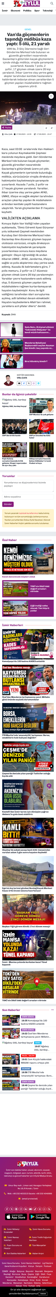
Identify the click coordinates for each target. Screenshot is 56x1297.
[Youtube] (30, 1209)
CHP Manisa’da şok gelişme (41, 414)
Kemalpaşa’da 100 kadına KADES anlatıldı (34, 1022)
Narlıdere (28, 1283)
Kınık (38, 1280)
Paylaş (8, 127)
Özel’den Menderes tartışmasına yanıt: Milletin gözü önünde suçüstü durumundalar (35, 1035)
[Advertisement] (28, 1124)
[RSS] (49, 1209)
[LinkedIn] (26, 1209)
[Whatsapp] (44, 1209)
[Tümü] (52, 1010)
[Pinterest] (16, 1209)
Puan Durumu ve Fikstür (13, 1246)
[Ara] (51, 3)
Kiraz (32, 1280)
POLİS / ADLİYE (28, 1056)
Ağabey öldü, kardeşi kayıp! (14, 406)
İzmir (5, 10)
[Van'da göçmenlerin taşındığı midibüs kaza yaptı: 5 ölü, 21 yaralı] (28, 107)
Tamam (43, 1294)
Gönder (8, 504)
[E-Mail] (19, 383)
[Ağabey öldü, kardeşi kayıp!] (14, 401)
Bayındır (30, 1271)
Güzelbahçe (20, 1277)
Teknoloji (48, 10)
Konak (45, 1280)
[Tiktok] (35, 1209)
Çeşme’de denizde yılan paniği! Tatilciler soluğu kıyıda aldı (36, 1087)
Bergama (48, 1271)
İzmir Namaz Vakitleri (11, 1238)
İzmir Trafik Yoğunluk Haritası (40, 1238)
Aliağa (12, 1271)
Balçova (20, 1271)
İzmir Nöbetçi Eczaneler (12, 1230)
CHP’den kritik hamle (11, 435)
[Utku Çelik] (8, 379)
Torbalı (31, 1286)
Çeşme (31, 1274)
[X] (12, 1209)
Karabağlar (32, 1277)
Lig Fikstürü (47, 1263)
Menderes (7, 1283)
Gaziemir (9, 1277)
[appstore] (15, 1217)
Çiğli (37, 1274)
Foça (49, 1274)
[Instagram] (34, 383)
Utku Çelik (8, 134)
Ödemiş (37, 1283)
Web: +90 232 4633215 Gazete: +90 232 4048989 (29, 1193)
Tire (25, 1286)
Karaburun (44, 1277)
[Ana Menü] (3, 3)
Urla (38, 1286)
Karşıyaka (11, 1280)
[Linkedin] (38, 383)
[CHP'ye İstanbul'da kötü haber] (41, 426)
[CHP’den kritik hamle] (14, 426)
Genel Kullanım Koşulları (16, 1266)
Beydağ (7, 1274)
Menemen (17, 1283)
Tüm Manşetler (39, 1245)
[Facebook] (24, 383)
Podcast (47, 1266)
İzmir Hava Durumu (41, 1229)
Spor (37, 10)
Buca (23, 1274)
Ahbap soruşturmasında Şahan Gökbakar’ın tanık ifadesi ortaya (40, 461)
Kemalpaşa (23, 1280)
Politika (27, 10)
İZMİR (5, 1271)
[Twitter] (29, 383)
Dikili (43, 1274)
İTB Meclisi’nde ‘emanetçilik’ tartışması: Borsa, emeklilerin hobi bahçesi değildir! (37, 1074)
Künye (31, 1266)
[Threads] (40, 1209)
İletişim (39, 1266)
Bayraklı (39, 1271)
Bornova (16, 1274)
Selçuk (19, 1286)
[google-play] (40, 1217)
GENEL (28, 29)
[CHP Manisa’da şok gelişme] (41, 405)
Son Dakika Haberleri (16, 1253)
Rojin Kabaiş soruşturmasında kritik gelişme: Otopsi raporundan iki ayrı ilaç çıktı (14, 462)
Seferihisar (47, 1283)
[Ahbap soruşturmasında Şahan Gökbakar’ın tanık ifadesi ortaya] (41, 449)
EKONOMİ (26, 1069)
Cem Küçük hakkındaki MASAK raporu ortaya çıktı (36, 1061)
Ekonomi (15, 10)
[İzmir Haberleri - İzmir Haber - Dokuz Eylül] (27, 3)
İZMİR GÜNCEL (28, 1017)
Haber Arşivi (38, 1253)
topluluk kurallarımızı (29, 513)
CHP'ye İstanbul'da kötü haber (39, 436)
